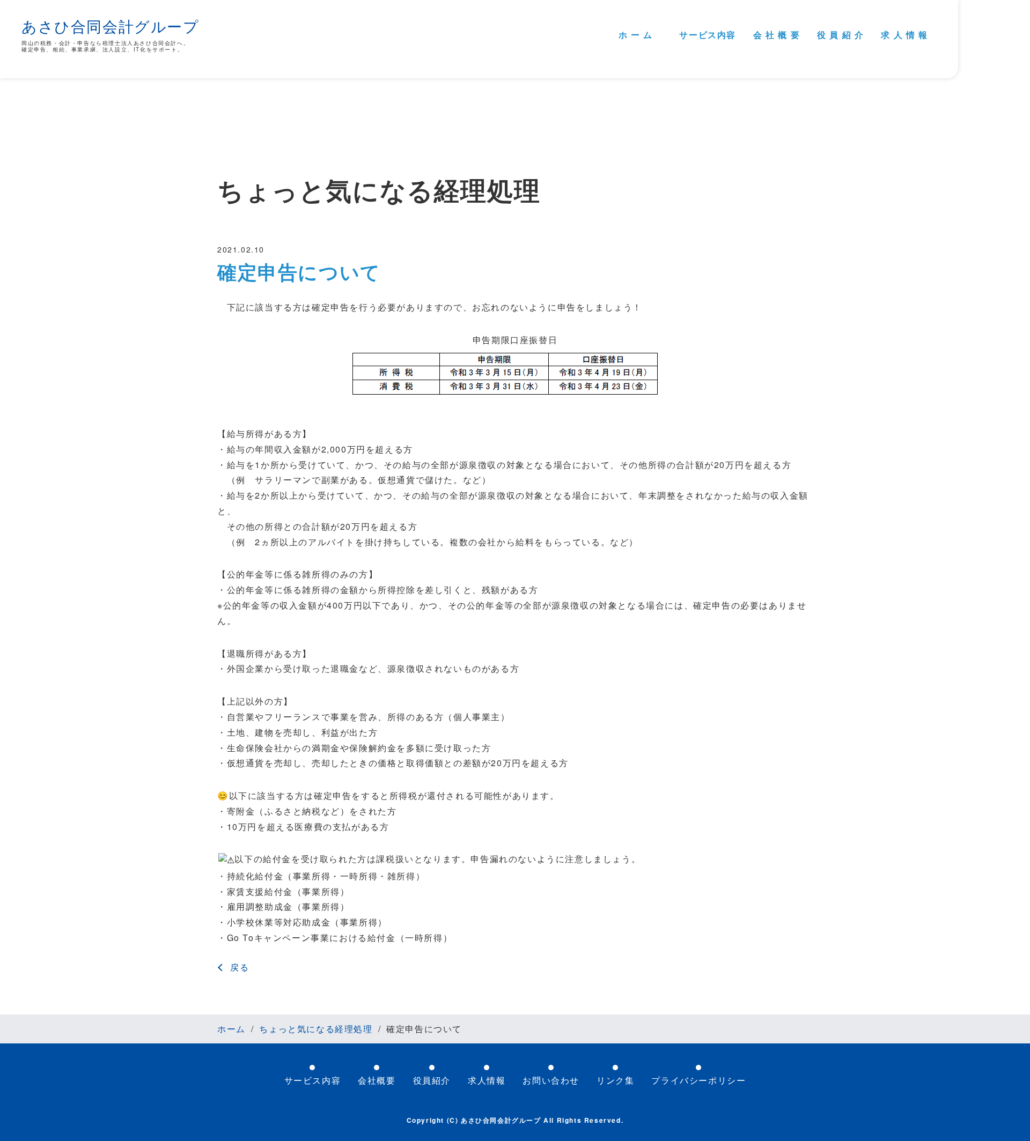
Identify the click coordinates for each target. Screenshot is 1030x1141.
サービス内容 (707, 34)
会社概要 (376, 1080)
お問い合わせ (551, 1080)
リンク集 (615, 1080)
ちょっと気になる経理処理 (315, 1029)
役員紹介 (432, 1080)
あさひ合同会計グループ (110, 25)
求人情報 (486, 1080)
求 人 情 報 (904, 34)
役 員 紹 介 (840, 34)
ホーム (231, 1029)
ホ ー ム (635, 34)
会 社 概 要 (776, 34)
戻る (239, 967)
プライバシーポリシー (698, 1080)
